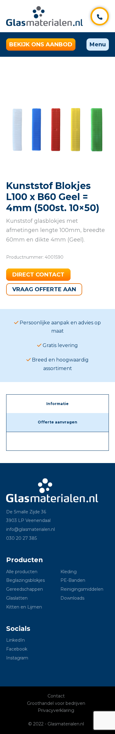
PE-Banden (72, 580)
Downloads (72, 598)
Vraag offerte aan (44, 289)
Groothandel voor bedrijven (56, 703)
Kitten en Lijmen (24, 607)
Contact (56, 696)
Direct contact (38, 274)
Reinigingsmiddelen (81, 589)
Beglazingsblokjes (25, 580)
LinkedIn (15, 640)
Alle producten (21, 571)
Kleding (68, 571)
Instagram (17, 658)
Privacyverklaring (56, 710)
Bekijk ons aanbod (40, 44)
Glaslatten (17, 598)
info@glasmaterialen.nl (30, 529)
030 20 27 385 (21, 538)
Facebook (16, 649)
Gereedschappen (24, 589)
